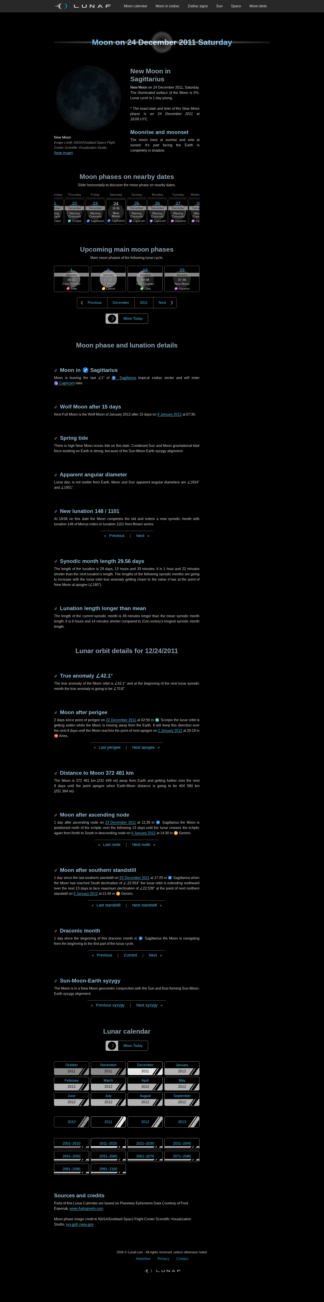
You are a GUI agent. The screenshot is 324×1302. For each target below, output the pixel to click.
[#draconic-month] (56, 931)
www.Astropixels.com (86, 1208)
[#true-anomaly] (56, 676)
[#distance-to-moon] (56, 773)
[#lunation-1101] (56, 511)
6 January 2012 (143, 833)
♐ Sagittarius (124, 378)
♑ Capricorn (64, 383)
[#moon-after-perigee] (56, 712)
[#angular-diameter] (56, 474)
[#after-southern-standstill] (56, 870)
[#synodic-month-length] (56, 561)
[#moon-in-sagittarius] (56, 370)
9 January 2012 (169, 414)
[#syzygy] (56, 981)
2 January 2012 (170, 730)
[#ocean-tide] (56, 438)
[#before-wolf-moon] (56, 407)
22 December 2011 (121, 720)
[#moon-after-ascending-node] (56, 815)
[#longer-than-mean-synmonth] (56, 608)
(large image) (63, 152)
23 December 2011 (120, 822)
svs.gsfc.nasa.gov (80, 1224)
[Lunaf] (84, 6)
